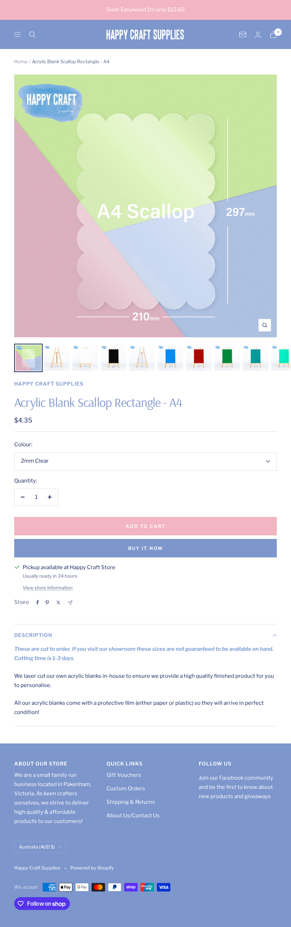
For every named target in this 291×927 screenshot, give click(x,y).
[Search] (32, 34)
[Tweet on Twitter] (58, 602)
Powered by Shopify (92, 868)
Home (21, 61)
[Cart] (273, 34)
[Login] (258, 35)
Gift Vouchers (123, 775)
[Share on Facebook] (37, 602)
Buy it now (145, 548)
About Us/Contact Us (133, 815)
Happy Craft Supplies (48, 384)
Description (33, 635)
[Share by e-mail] (70, 602)
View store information (48, 587)
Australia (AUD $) (37, 847)
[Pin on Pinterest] (47, 602)
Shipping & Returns (130, 802)
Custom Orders (125, 788)
